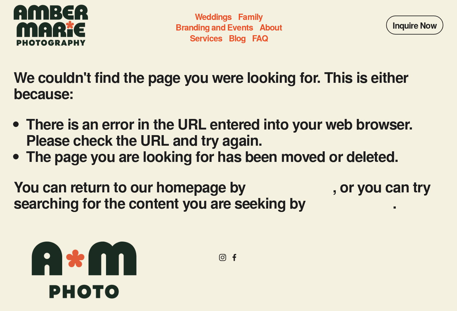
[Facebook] (234, 257)
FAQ (260, 38)
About (271, 27)
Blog (237, 38)
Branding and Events (214, 27)
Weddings (213, 16)
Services (206, 38)
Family (250, 16)
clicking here (291, 186)
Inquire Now (414, 25)
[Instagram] (222, 257)
